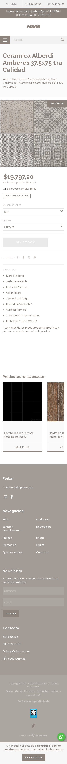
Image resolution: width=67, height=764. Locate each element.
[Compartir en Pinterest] (34, 257)
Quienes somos (12, 552)
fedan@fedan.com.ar (16, 651)
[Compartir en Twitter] (29, 257)
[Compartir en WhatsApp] (17, 257)
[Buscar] (62, 39)
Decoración (43, 527)
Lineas (40, 538)
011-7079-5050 (12, 644)
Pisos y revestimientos (41, 79)
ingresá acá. (33, 695)
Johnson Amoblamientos (13, 528)
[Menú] (5, 40)
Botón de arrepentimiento (34, 701)
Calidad (7, 220)
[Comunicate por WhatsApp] (61, 737)
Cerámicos (9, 83)
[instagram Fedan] (5, 497)
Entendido (33, 757)
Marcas (7, 538)
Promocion (9, 545)
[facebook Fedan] (11, 497)
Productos (18, 79)
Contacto (42, 552)
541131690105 (10, 637)
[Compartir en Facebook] (23, 257)
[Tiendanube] (33, 736)
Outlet (40, 545)
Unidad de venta (12, 205)
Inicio (6, 79)
